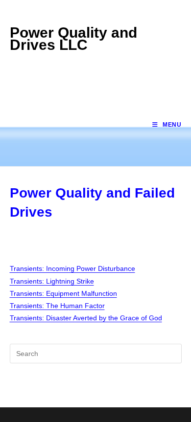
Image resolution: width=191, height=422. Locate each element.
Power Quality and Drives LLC (73, 38)
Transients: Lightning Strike (52, 281)
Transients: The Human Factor (57, 306)
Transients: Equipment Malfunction (63, 293)
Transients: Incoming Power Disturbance (72, 268)
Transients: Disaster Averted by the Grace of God (86, 318)
